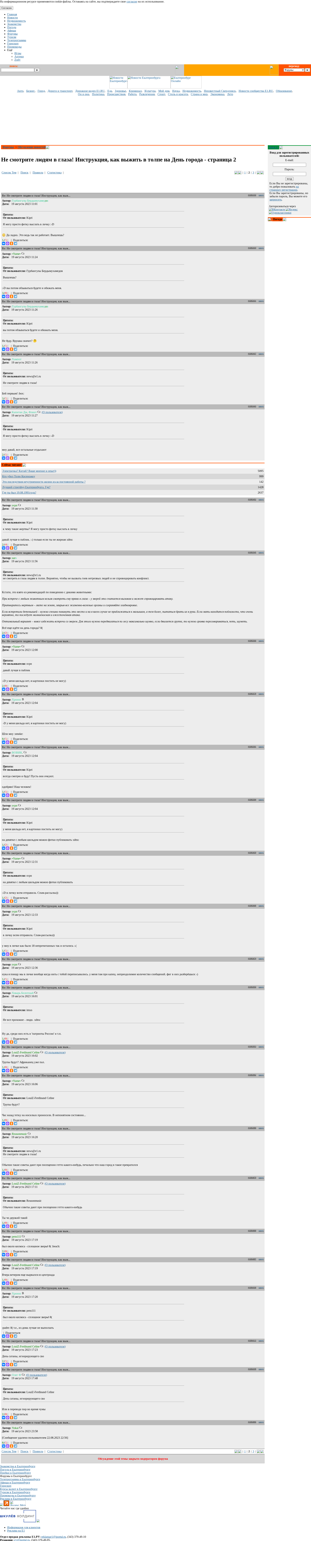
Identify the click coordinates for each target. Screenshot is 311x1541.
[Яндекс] (292, 209)
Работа (132, 94)
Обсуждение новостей (32, 147)
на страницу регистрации (284, 188)
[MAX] (7, 243)
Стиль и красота (178, 94)
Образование (284, 90)
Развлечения (147, 94)
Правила (38, 172)
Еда (109, 90)
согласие (132, 1)
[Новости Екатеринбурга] (118, 87)
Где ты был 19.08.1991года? (19, 492)
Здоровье (120, 90)
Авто (20, 90)
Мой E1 (273, 147)
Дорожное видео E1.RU (90, 90)
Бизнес (30, 90)
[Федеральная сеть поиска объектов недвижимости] (38, 1521)
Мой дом (163, 90)
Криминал (135, 90)
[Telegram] (15, 243)
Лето (230, 94)
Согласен (6, 8)
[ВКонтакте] (3, 243)
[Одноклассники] (11, 243)
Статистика (54, 172)
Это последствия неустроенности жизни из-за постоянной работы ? (43, 481)
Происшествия (116, 94)
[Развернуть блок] (270, 219)
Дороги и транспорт (60, 90)
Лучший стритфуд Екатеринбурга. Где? (26, 487)
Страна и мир (199, 94)
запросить (275, 199)
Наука (176, 90)
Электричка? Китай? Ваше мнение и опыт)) (29, 470)
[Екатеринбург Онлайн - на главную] (186, 87)
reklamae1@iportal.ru (53, 1536)
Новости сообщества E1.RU (256, 90)
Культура (150, 90)
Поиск (24, 172)
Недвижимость (191, 90)
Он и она (83, 94)
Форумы (8, 147)
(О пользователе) (52, 412)
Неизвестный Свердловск (220, 90)
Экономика (217, 94)
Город (41, 90)
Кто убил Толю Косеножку (18, 476)
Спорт (161, 94)
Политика (98, 94)
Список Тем (9, 172)
